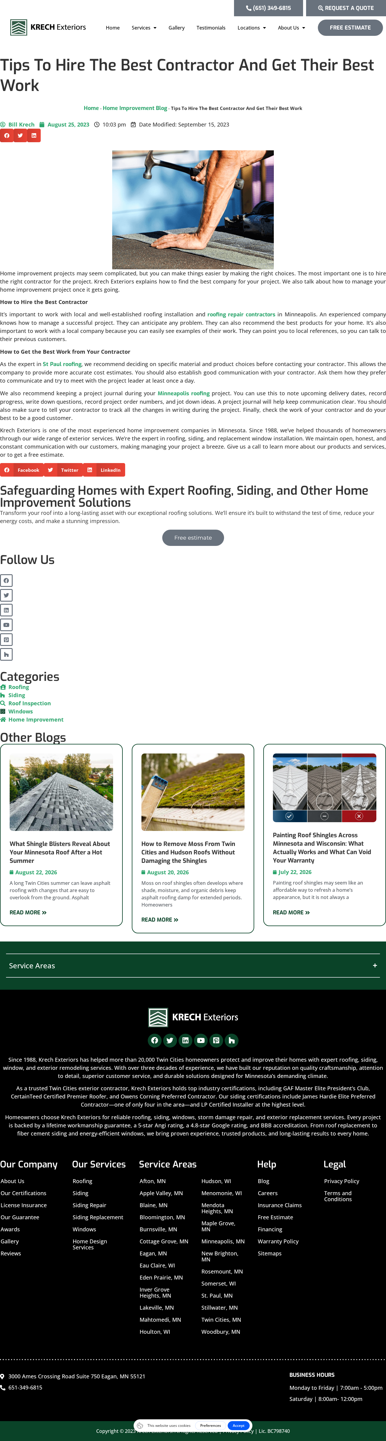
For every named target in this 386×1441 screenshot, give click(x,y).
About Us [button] (288, 27)
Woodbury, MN (220, 1331)
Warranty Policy (278, 1241)
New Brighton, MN (220, 1256)
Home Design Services (90, 1244)
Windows (84, 1229)
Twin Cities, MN (221, 1319)
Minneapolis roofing (184, 393)
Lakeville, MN (157, 1307)
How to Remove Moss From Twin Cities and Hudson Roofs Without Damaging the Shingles (188, 852)
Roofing (82, 1181)
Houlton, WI (155, 1331)
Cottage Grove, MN (164, 1241)
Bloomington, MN (162, 1217)
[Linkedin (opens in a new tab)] (6, 610)
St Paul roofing (62, 364)
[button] (7, 135)
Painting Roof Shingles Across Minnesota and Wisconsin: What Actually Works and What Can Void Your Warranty (322, 848)
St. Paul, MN (217, 1295)
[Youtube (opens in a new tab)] (6, 625)
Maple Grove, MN (218, 1226)
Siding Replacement (98, 1217)
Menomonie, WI (221, 1193)
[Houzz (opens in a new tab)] (6, 654)
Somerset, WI (218, 1283)
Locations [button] (249, 27)
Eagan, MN (153, 1253)
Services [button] (141, 27)
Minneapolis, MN (223, 1241)
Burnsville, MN (158, 1229)
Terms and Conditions (338, 1196)
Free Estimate (275, 1217)
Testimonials (211, 27)
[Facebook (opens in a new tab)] (6, 580)
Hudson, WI (216, 1181)
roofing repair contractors (241, 314)
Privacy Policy (341, 1181)
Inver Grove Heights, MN (155, 1292)
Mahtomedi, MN (160, 1319)
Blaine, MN (154, 1205)
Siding (80, 1193)
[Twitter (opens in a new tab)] (6, 595)
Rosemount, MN (222, 1271)
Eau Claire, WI (157, 1265)
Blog (263, 1181)
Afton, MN (153, 1181)
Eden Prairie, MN (161, 1277)
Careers (268, 1193)
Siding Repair (89, 1205)
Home (113, 27)
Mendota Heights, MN (217, 1208)
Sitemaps (270, 1253)
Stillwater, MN (219, 1307)
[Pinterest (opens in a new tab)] (6, 639)
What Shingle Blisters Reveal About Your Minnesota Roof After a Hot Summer (60, 852)
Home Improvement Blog (135, 108)
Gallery (177, 27)
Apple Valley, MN (161, 1193)
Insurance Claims (280, 1205)
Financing (270, 1229)
